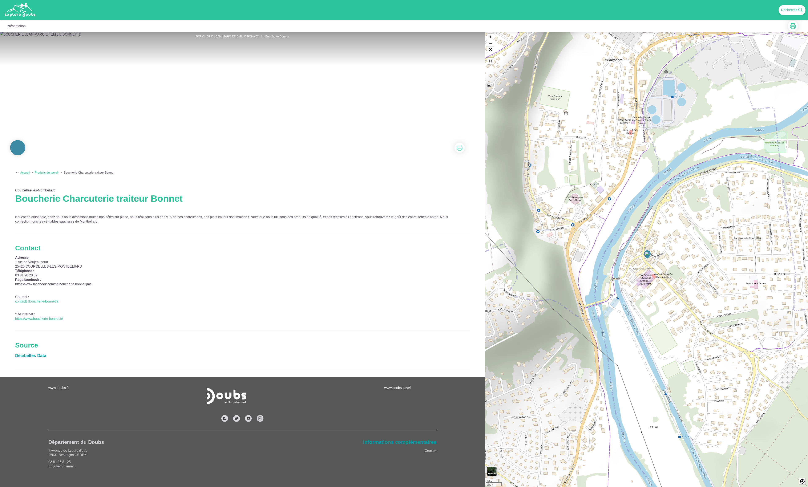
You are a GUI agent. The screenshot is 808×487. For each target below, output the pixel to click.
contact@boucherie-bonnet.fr (36, 301)
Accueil (25, 172)
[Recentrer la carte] (490, 61)
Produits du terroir (47, 172)
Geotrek (430, 450)
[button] (490, 49)
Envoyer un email (61, 466)
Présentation (16, 26)
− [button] (490, 43)
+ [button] (490, 37)
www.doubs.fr (58, 388)
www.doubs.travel (397, 388)
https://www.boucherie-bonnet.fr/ (39, 318)
